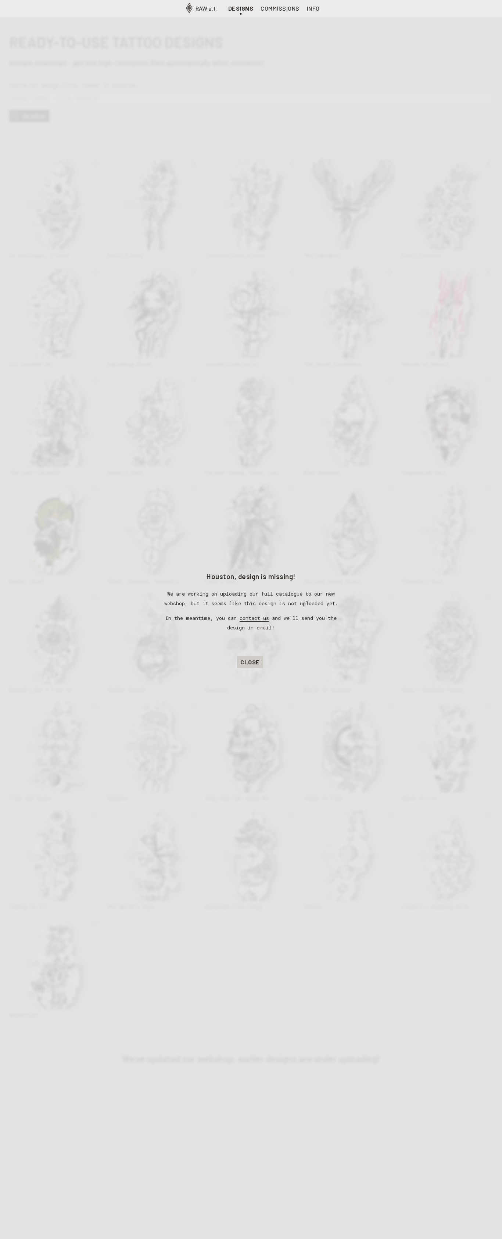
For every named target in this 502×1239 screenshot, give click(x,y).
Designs (241, 8)
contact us (254, 618)
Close (250, 661)
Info (313, 8)
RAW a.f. (205, 8)
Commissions (280, 8)
